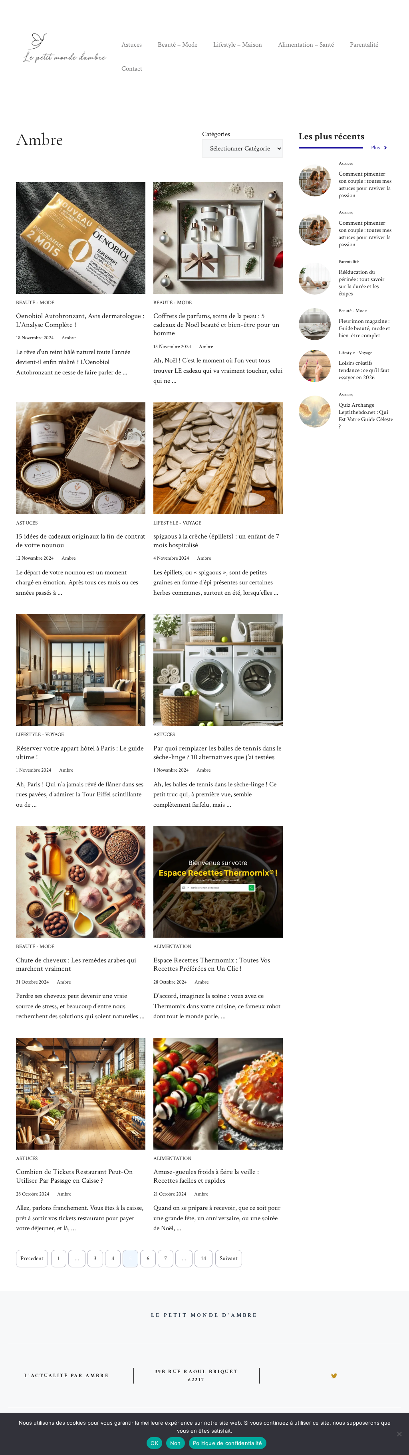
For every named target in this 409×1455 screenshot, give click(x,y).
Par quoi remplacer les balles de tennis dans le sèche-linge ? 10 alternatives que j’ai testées (217, 753)
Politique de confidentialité (227, 1443)
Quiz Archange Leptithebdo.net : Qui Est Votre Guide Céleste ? (366, 415)
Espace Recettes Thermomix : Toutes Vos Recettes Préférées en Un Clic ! (211, 965)
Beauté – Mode (177, 44)
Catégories (216, 134)
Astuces (131, 44)
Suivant (229, 1258)
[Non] (399, 1434)
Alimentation (172, 946)
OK (154, 1443)
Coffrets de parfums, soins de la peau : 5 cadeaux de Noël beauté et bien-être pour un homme (216, 324)
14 (203, 1258)
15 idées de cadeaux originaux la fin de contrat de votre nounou (80, 541)
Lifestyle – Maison (237, 44)
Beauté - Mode (35, 302)
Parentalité (364, 44)
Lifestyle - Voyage (177, 523)
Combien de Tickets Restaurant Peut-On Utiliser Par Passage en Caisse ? (74, 1176)
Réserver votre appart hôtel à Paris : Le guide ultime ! (80, 753)
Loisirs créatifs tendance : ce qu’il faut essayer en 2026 (364, 370)
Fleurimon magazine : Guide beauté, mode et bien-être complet (364, 328)
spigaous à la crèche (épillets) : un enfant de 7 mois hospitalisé (216, 541)
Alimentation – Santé (306, 44)
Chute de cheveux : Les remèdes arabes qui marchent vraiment (76, 965)
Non (175, 1443)
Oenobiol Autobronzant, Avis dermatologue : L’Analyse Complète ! (80, 320)
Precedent (32, 1258)
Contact (131, 68)
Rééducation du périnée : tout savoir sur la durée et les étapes (362, 282)
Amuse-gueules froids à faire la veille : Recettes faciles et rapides (206, 1176)
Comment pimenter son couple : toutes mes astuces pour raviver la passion (365, 184)
